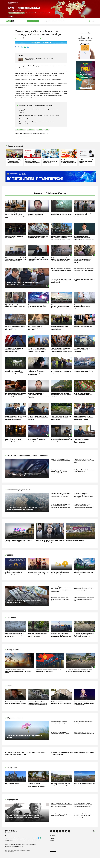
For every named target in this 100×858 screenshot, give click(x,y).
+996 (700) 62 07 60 (32, 837)
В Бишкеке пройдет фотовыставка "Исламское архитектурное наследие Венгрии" (83, 815)
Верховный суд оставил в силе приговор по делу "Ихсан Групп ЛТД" (60, 599)
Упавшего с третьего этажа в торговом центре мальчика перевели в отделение (82, 306)
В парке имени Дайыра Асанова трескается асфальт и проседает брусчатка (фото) (14, 635)
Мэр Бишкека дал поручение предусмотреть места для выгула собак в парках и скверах (83, 418)
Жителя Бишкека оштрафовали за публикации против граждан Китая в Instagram (15, 394)
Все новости (32, 21)
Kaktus (41, 38)
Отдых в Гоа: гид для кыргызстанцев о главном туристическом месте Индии (36, 785)
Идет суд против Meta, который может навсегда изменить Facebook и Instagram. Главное (50, 541)
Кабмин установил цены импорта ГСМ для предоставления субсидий (61, 269)
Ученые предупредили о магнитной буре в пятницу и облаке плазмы (72, 753)
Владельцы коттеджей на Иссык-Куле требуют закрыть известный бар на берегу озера (15, 328)
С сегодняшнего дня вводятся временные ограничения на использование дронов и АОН (14, 371)
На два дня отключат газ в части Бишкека (83, 722)
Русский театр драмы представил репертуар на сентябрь (61, 814)
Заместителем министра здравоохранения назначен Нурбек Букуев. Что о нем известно (84, 237)
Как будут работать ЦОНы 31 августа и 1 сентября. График (84, 470)
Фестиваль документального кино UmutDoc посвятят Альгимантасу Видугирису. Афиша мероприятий (23, 817)
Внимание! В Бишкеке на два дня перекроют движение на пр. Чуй (83, 370)
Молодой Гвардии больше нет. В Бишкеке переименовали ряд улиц (84, 733)
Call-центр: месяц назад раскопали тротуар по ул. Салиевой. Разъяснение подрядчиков (84, 635)
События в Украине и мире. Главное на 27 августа (84, 280)
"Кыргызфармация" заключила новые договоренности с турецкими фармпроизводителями (61, 350)
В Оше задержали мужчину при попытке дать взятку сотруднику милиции (38, 418)
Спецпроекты (47, 21)
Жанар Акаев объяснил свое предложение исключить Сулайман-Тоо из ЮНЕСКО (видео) (83, 506)
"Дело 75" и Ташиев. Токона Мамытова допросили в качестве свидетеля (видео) (15, 306)
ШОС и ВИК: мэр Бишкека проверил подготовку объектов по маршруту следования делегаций (61, 371)
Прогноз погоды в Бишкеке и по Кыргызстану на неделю (24, 736)
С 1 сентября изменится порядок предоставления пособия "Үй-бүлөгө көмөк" (25, 753)
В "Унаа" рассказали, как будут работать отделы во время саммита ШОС (84, 461)
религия (40, 129)
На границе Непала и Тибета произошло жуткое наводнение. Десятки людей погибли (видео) (37, 703)
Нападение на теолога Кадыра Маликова (32, 105)
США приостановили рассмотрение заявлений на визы (61, 702)
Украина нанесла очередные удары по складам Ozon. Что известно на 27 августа (19, 541)
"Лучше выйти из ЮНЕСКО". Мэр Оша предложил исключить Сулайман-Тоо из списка (25, 508)
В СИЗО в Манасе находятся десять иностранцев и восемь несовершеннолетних (84, 214)
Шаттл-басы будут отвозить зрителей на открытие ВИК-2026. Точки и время (83, 572)
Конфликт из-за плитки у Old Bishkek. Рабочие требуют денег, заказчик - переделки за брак (60, 259)
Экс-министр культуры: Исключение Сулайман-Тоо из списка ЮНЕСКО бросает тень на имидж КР (83, 496)
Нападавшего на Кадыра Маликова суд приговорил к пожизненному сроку (39, 59)
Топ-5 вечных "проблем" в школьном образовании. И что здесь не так (37, 328)
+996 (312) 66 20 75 (23, 837)
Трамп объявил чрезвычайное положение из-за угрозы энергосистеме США (14, 350)
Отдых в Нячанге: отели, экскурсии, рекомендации (13, 784)
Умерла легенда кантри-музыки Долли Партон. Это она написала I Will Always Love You (84, 703)
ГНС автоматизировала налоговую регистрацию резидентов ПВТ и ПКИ (84, 599)
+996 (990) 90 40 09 (18, 840)
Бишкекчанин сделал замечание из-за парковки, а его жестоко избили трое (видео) (38, 439)
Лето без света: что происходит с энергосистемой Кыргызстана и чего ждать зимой (18, 671)
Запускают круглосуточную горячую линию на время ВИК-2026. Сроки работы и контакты (24, 474)
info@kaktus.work (15, 837)
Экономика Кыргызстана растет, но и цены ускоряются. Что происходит (48, 670)
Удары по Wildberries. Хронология (76, 540)
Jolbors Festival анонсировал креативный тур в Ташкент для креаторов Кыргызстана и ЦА (83, 805)
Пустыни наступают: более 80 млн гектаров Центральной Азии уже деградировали (61, 281)
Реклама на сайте (9, 835)
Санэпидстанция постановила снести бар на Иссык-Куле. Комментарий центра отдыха (14, 439)
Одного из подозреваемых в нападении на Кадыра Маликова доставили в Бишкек (39, 116)
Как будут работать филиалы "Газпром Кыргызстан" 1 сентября (60, 460)
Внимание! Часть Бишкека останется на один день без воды (60, 733)
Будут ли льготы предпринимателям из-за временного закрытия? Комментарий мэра (81, 440)
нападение (31, 129)
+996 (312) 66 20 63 (36, 840)
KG (93, 831)
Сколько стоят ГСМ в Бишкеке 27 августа (50, 193)
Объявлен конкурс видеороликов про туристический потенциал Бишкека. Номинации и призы (61, 306)
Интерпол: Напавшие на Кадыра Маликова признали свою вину (36, 122)
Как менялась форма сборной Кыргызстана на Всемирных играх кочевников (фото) (61, 328)
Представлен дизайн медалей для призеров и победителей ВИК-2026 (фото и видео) (61, 439)
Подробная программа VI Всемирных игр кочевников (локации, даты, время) (13, 572)
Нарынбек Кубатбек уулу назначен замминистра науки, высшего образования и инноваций (15, 418)
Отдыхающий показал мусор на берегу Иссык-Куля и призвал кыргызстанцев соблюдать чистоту (83, 260)
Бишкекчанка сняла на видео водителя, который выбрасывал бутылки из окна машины (37, 306)
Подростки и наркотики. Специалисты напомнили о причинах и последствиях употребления (36, 372)
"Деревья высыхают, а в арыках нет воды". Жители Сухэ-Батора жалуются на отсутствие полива (61, 237)
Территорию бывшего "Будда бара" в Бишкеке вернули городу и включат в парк (61, 418)
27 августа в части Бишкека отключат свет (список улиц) (59, 722)
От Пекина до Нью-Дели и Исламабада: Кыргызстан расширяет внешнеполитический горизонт (38, 395)
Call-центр (55, 21)
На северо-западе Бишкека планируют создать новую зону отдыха (83, 394)
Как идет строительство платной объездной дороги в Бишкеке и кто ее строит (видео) (79, 670)
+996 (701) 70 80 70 (27, 840)
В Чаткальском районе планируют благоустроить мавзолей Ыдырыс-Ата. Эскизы (61, 394)
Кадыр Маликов (20, 129)
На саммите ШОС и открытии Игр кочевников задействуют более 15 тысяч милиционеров (83, 588)
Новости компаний (15, 146)
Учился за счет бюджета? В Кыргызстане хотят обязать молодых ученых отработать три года (15, 215)
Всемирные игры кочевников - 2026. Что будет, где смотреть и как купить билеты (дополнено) (38, 572)
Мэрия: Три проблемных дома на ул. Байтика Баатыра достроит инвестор (23, 283)
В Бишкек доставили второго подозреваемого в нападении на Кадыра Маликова (38, 109)
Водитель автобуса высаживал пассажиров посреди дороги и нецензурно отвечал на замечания (61, 635)
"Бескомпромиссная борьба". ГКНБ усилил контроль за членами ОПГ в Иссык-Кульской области (15, 259)
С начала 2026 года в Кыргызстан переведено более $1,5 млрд (38, 236)
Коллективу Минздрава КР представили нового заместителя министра (38, 259)
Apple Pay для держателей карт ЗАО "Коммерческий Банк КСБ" (86, 161)
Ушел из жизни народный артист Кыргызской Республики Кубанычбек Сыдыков (38, 214)
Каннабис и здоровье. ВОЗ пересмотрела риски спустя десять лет (61, 214)
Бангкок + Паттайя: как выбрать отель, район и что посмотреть (60, 784)
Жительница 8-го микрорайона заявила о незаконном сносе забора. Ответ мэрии (37, 635)
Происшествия (18, 38)
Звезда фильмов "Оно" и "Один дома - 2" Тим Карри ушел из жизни (15, 702)
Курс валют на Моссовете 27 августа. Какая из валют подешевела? (82, 350)
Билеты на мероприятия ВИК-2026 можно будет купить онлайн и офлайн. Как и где (61, 572)
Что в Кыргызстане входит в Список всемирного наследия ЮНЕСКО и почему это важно (37, 350)
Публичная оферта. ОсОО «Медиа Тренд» (14, 846)
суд (47, 129)
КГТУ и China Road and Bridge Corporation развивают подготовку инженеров (14, 161)
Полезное (62, 21)
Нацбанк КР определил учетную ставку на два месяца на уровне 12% (24, 601)
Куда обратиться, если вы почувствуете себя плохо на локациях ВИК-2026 (59, 471)
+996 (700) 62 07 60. (44, 133)
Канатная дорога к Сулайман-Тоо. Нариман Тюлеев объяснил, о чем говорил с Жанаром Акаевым (61, 495)
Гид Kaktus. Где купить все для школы (83, 327)
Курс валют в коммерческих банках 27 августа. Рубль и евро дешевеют (84, 269)
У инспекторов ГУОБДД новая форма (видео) (14, 236)
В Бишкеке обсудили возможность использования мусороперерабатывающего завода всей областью (61, 589)
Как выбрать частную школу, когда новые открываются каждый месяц (50, 161)
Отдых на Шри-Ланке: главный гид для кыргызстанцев (84, 784)
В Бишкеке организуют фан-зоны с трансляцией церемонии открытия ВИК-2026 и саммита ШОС (61, 805)
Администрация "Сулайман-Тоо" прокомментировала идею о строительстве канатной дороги (60, 506)
